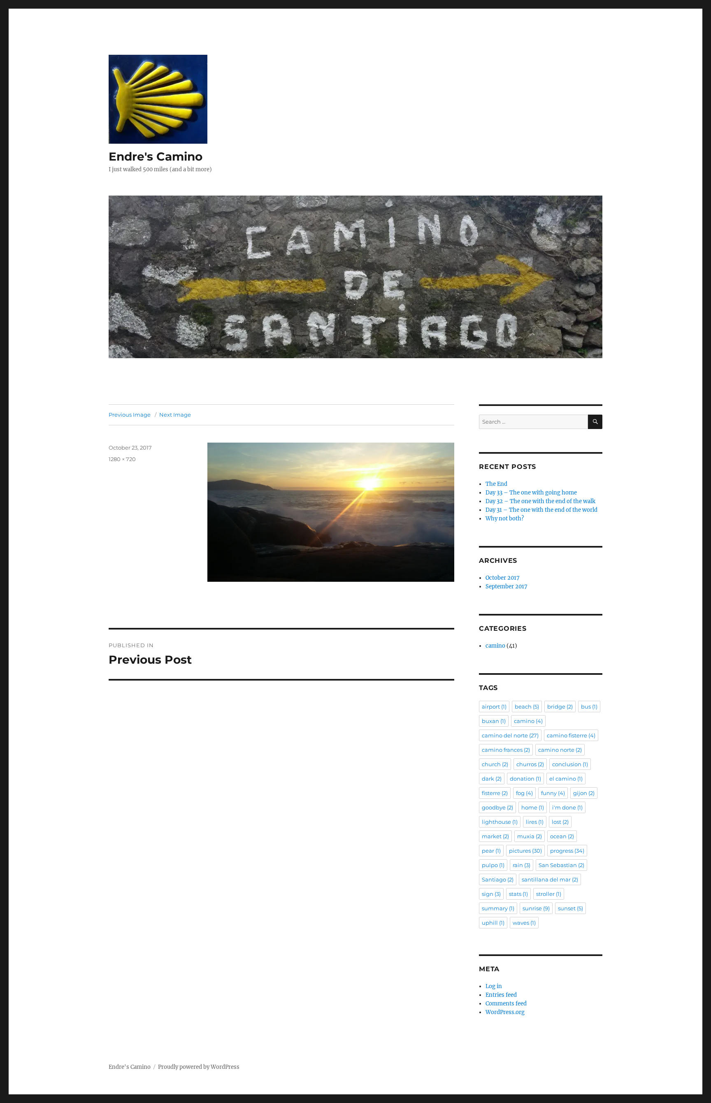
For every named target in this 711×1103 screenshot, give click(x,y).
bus (589, 706)
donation (525, 778)
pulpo (493, 865)
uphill (493, 922)
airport (494, 706)
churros (530, 764)
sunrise (536, 908)
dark (492, 778)
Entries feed (501, 994)
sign (491, 894)
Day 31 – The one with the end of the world (541, 509)
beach (527, 706)
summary (498, 908)
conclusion (570, 764)
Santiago (498, 879)
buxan (494, 721)
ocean (562, 836)
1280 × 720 (122, 459)
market (495, 836)
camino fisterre (571, 735)
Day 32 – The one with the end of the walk (540, 501)
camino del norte (510, 735)
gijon (584, 793)
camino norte (560, 749)
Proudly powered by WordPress (198, 1066)
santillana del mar (550, 879)
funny (553, 793)
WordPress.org (505, 1012)
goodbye (497, 807)
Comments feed (506, 1003)
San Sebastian (561, 865)
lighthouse (500, 822)
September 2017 (506, 586)
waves (524, 922)
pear (491, 850)
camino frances (506, 749)
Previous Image (130, 414)
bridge (560, 706)
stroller (548, 894)
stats (518, 894)
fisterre (495, 793)
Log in (494, 986)
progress (567, 850)
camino (495, 645)
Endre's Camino (155, 156)
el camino (566, 778)
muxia (529, 836)
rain (521, 865)
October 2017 (503, 577)
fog (524, 793)
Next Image (175, 414)
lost (560, 822)
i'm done (567, 807)
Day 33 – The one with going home (531, 492)
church (495, 764)
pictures (525, 850)
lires (535, 822)
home (532, 807)
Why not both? (505, 518)
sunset (570, 908)
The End (496, 483)
